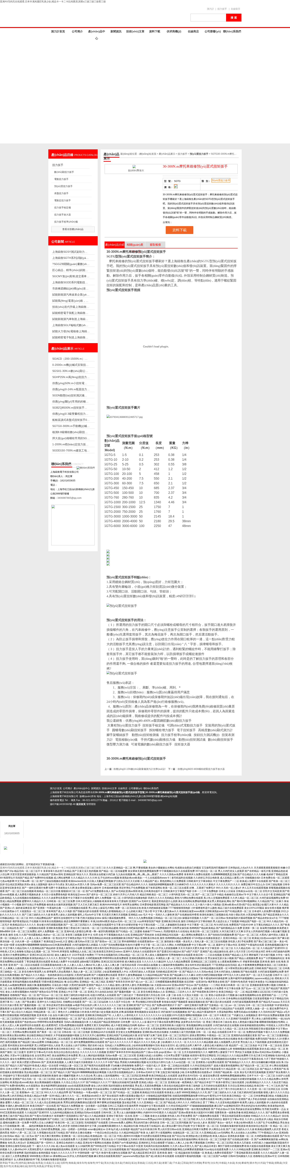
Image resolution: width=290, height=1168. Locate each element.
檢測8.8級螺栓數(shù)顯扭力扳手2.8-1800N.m (71, 432)
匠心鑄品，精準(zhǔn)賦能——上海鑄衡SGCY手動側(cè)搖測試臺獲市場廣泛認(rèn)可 (71, 270)
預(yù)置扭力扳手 (63, 186)
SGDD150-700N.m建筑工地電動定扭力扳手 (71, 450)
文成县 (47, 1162)
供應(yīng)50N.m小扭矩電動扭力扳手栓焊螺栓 (71, 383)
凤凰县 (40, 1166)
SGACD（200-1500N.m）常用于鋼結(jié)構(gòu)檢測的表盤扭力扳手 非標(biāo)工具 (71, 358)
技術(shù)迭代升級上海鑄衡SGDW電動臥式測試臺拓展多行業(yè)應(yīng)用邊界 (71, 306)
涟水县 (118, 1162)
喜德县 (140, 1162)
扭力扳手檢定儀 (62, 207)
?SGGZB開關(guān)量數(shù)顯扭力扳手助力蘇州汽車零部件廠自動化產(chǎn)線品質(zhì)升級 (71, 264)
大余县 (230, 1162)
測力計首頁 (58, 31)
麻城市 (245, 1162)
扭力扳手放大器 (62, 214)
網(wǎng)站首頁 (147, 154)
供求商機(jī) (174, 31)
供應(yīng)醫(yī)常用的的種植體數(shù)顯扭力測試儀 (71, 401)
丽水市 (253, 1162)
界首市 (206, 1162)
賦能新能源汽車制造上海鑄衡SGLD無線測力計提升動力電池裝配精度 (71, 319)
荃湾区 (56, 1166)
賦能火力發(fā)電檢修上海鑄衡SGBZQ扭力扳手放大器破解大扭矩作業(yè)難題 (71, 331)
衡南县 (72, 1162)
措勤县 (278, 1162)
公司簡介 (77, 31)
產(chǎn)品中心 (96, 32)
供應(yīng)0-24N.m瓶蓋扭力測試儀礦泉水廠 (71, 389)
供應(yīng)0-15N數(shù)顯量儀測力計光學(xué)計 (139, 769)
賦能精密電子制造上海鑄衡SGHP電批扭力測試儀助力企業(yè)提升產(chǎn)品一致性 (71, 337)
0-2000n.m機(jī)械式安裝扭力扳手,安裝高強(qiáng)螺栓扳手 (71, 364)
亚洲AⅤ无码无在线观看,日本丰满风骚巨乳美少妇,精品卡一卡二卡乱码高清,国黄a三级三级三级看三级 (53, 1)
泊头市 (214, 1162)
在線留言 (235, 8)
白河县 (261, 1162)
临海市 (91, 1162)
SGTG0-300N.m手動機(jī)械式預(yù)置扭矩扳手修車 (71, 426)
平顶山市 (13, 1162)
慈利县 (22, 1162)
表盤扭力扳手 (61, 193)
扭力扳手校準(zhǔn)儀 (66, 221)
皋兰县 (157, 1162)
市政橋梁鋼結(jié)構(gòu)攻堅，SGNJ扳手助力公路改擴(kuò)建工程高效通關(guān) (71, 288)
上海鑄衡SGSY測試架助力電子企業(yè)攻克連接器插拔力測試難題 (71, 251)
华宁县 (99, 1162)
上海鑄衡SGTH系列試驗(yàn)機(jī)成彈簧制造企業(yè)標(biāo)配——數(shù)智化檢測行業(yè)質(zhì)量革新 (71, 257)
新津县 (3, 1162)
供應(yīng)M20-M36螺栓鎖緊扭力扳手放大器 (201, 769)
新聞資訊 (116, 31)
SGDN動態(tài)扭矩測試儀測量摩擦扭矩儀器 (71, 395)
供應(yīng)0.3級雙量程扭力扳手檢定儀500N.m (71, 413)
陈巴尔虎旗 (195, 1162)
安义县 (55, 1162)
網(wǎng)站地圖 (168, 796)
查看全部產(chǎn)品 (72, 229)
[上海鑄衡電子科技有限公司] (117, 15)
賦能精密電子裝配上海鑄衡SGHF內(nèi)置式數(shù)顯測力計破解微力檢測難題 (71, 312)
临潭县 (39, 1162)
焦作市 (7, 1166)
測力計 (210, 8)
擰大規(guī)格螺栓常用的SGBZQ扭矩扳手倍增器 (71, 438)
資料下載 (154, 31)
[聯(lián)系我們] (86, 468)
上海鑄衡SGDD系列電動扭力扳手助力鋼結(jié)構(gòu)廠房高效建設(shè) (71, 282)
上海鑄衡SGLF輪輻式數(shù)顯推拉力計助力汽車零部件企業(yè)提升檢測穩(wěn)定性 (71, 325)
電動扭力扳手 (61, 179)
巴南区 (126, 1162)
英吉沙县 (109, 1162)
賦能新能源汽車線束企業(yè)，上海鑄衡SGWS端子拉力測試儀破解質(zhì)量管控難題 (71, 294)
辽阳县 (184, 1162)
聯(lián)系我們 (232, 31)
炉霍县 (48, 1166)
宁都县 (269, 1162)
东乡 (238, 1162)
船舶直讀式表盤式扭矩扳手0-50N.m (71, 419)
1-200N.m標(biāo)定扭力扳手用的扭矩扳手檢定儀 (71, 444)
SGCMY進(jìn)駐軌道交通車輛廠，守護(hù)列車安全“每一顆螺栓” (71, 276)
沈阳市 (63, 1162)
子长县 (176, 1162)
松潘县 (15, 1166)
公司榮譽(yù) (213, 31)
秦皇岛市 (81, 1162)
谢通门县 (167, 1162)
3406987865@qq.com (69, 498)
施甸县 (30, 1162)
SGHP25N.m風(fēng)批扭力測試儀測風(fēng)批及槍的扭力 (71, 377)
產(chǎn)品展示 (167, 154)
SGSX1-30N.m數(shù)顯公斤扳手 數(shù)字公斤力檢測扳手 (71, 370)
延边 (133, 1162)
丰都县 (222, 1162)
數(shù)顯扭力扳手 (64, 172)
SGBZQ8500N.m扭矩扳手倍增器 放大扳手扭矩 (71, 407)
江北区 (149, 1162)
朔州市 (32, 1166)
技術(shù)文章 (135, 31)
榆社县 (23, 1166)
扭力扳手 (222, 8)
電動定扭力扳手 (62, 200)
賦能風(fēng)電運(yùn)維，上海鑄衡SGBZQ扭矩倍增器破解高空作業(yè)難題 (71, 300)
